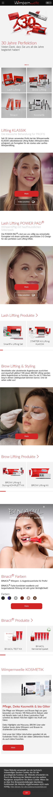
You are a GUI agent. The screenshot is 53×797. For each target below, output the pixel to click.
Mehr (26, 193)
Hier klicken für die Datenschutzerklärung (28, 786)
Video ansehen (24, 201)
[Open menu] (3, 3)
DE (48, 3)
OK (26, 793)
